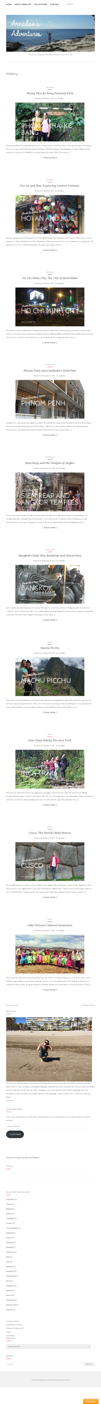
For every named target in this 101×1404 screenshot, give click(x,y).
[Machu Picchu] (50, 676)
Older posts (12, 1005)
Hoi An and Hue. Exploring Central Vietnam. (50, 186)
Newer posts (88, 1005)
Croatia (9, 1223)
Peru (50, 642)
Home (9, 4)
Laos (8, 1262)
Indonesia (10, 1252)
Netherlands (11, 1276)
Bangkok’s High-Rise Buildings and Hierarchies (50, 555)
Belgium (9, 1209)
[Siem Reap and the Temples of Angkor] (50, 491)
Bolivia (9, 1214)
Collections (40, 4)
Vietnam (50, 87)
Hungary (9, 1247)
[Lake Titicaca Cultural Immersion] (50, 954)
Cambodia (50, 365)
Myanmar (10, 1271)
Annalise (61, 98)
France (9, 1238)
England (9, 1233)
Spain (8, 1295)
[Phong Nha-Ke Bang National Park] (50, 122)
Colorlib (49, 1380)
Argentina (10, 1199)
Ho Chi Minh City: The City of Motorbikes (50, 278)
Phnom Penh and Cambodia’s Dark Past (50, 370)
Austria (9, 1204)
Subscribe (15, 1134)
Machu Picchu (50, 648)
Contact (54, 4)
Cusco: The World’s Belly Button (50, 833)
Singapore (10, 1286)
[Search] (93, 4)
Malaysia (9, 1266)
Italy (8, 1257)
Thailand (50, 549)
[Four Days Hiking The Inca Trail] (50, 769)
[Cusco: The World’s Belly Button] (50, 861)
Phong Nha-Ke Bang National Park (50, 93)
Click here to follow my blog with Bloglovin (23, 1157)
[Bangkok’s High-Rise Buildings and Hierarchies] (50, 584)
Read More (50, 158)
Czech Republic (12, 1228)
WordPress (65, 1380)
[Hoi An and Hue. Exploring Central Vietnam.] (50, 214)
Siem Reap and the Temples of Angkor (50, 463)
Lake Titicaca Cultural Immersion (49, 925)
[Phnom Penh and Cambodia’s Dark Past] (50, 399)
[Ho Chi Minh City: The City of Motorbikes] (50, 307)
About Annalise (23, 4)
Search (89, 1364)
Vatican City (11, 1305)
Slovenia (9, 1290)
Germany (10, 1242)
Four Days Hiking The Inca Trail (49, 740)
